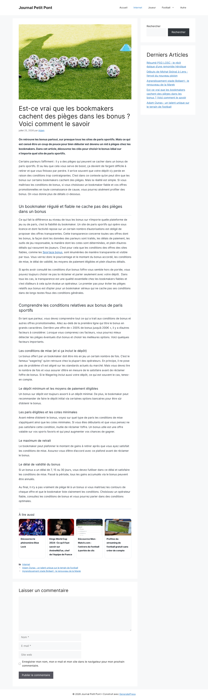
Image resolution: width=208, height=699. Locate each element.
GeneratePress (127, 694)
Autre (183, 7)
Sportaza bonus (52, 252)
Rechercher (153, 26)
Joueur (152, 7)
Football (166, 7)
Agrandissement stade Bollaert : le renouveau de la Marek (51, 571)
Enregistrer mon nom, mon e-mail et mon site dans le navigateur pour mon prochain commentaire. (73, 663)
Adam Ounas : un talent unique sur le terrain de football (50, 567)
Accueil (123, 7)
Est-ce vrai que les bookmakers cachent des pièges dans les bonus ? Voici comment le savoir (166, 93)
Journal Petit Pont (35, 7)
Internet (138, 7)
